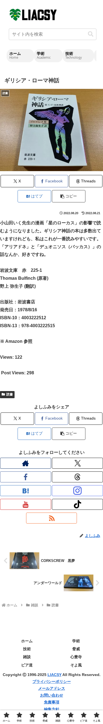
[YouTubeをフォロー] (25, 504)
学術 (76, 641)
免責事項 (51, 702)
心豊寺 (76, 657)
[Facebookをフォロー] (25, 476)
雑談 (27, 657)
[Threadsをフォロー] (77, 476)
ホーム (27, 641)
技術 (27, 649)
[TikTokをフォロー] (77, 504)
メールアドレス (51, 688)
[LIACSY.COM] (33, 14)
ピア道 (27, 665)
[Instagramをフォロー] (77, 490)
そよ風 (76, 665)
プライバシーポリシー (51, 681)
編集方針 (51, 709)
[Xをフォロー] (77, 463)
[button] (91, 34)
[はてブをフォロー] (25, 490)
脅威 (76, 649)
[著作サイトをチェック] (25, 463)
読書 (9, 394)
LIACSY (55, 674)
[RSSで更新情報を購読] (51, 518)
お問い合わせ (51, 695)
